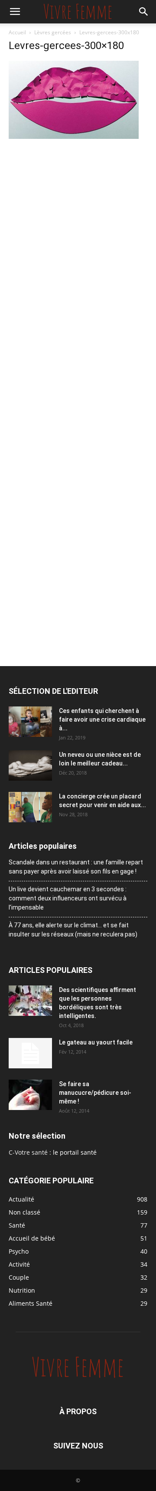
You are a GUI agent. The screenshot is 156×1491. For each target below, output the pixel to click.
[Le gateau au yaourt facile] (30, 1053)
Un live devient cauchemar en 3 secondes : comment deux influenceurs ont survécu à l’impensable (68, 898)
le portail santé (75, 1152)
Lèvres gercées (52, 32)
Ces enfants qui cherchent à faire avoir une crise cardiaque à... (102, 719)
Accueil (17, 32)
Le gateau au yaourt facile (96, 1042)
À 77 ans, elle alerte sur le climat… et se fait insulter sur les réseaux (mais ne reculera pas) (73, 930)
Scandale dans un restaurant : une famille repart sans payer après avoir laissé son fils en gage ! (76, 867)
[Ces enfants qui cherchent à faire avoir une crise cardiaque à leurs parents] (30, 721)
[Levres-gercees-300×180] (74, 136)
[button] (15, 11)
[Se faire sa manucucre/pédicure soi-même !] (30, 1095)
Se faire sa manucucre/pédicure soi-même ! (95, 1092)
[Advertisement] (78, 223)
